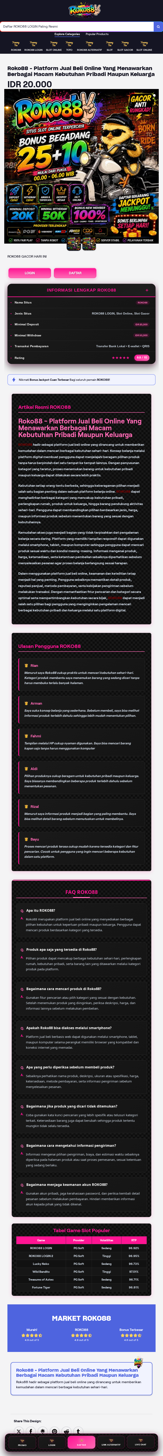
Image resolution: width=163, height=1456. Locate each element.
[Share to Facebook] (31, 1431)
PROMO (22, 1444)
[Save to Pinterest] (54, 1431)
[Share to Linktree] (43, 1431)
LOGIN (30, 273)
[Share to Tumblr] (78, 1431)
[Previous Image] (7, 167)
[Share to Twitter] (19, 1431)
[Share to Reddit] (66, 1431)
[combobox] (77, 26)
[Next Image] (155, 167)
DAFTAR (75, 273)
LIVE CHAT (140, 1444)
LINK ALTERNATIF (111, 1444)
